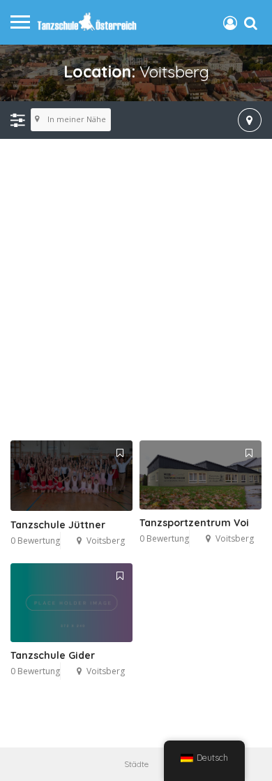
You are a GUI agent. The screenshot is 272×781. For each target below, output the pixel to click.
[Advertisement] (136, 290)
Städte (136, 764)
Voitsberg (105, 540)
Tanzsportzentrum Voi (194, 522)
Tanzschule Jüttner (57, 525)
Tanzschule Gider (52, 655)
